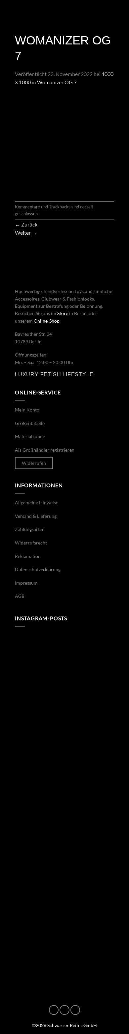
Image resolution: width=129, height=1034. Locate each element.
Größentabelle (30, 423)
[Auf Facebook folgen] (54, 1010)
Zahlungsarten (30, 529)
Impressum (26, 583)
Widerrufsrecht (31, 542)
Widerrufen (34, 463)
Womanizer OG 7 (57, 82)
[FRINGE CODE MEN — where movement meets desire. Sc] (64, 839)
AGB (19, 596)
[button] (14, 11)
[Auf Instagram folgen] (64, 1010)
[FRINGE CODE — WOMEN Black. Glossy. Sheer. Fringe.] (64, 898)
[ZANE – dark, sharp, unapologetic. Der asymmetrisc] (64, 663)
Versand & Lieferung (36, 516)
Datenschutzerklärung (38, 569)
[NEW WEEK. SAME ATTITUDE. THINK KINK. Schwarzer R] (64, 722)
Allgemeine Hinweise (36, 502)
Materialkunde (30, 436)
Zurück (26, 224)
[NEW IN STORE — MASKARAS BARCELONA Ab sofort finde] (64, 781)
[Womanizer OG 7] (64, 143)
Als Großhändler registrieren (44, 450)
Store (62, 313)
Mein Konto (27, 409)
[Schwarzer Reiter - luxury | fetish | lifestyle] (64, 11)
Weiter (26, 232)
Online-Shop (47, 321)
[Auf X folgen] (75, 1010)
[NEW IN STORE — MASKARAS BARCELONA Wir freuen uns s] (64, 956)
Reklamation (28, 556)
